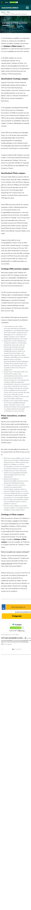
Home (3, 12)
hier (26, 586)
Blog (8, 12)
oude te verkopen (6, 563)
